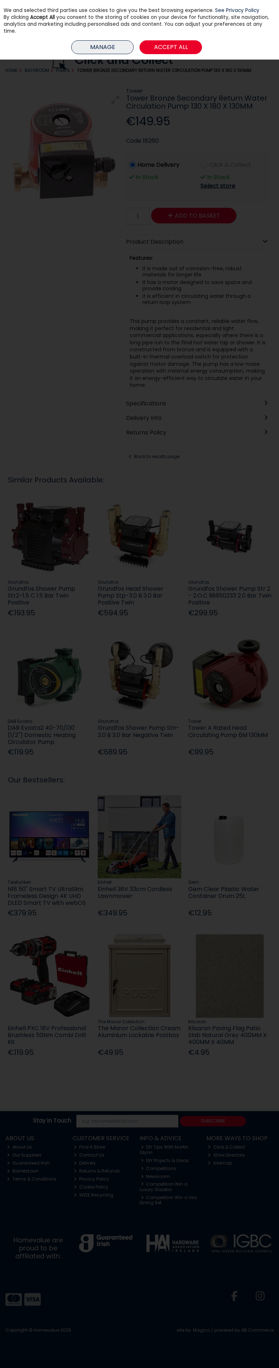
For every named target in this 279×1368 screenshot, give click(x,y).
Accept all (171, 47)
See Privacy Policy (237, 10)
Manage (102, 47)
